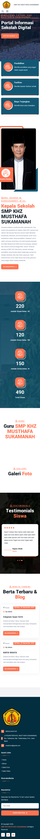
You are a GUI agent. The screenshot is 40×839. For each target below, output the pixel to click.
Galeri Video (6, 771)
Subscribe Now (19, 813)
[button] (18, 560)
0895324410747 (11, 731)
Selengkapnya (9, 266)
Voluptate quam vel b (13, 617)
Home (4, 760)
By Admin (8, 612)
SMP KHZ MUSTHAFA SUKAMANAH (26, 5)
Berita (4, 764)
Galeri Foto (6, 767)
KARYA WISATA (10, 652)
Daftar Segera (9, 36)
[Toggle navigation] (7, 11)
